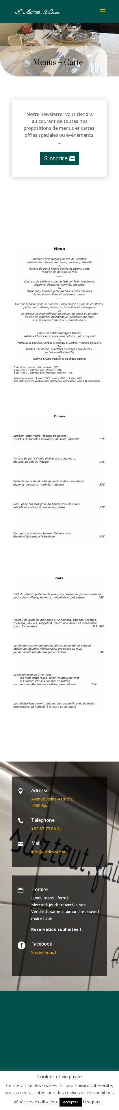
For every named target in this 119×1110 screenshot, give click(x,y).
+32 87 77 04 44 (46, 828)
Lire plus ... (94, 1102)
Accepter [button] (70, 1102)
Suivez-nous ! (43, 952)
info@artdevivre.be (48, 851)
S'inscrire (56, 158)
